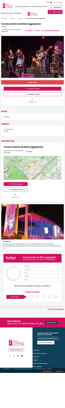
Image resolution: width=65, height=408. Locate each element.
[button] (57, 2)
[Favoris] (54, 2)
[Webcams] (48, 2)
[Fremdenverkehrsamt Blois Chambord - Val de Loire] (7, 4)
